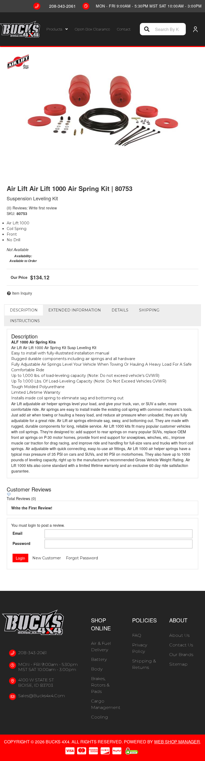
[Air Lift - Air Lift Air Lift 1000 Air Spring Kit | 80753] (18, 62)
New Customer (46, 558)
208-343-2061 (32, 652)
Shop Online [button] (101, 624)
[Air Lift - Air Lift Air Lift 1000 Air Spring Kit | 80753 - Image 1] (102, 110)
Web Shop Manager (177, 742)
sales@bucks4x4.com (41, 695)
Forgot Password (82, 558)
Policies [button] (144, 620)
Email (17, 533)
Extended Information (74, 310)
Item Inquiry (22, 293)
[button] (57, 29)
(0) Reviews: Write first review (32, 207)
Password (21, 543)
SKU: (11, 213)
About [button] (178, 620)
